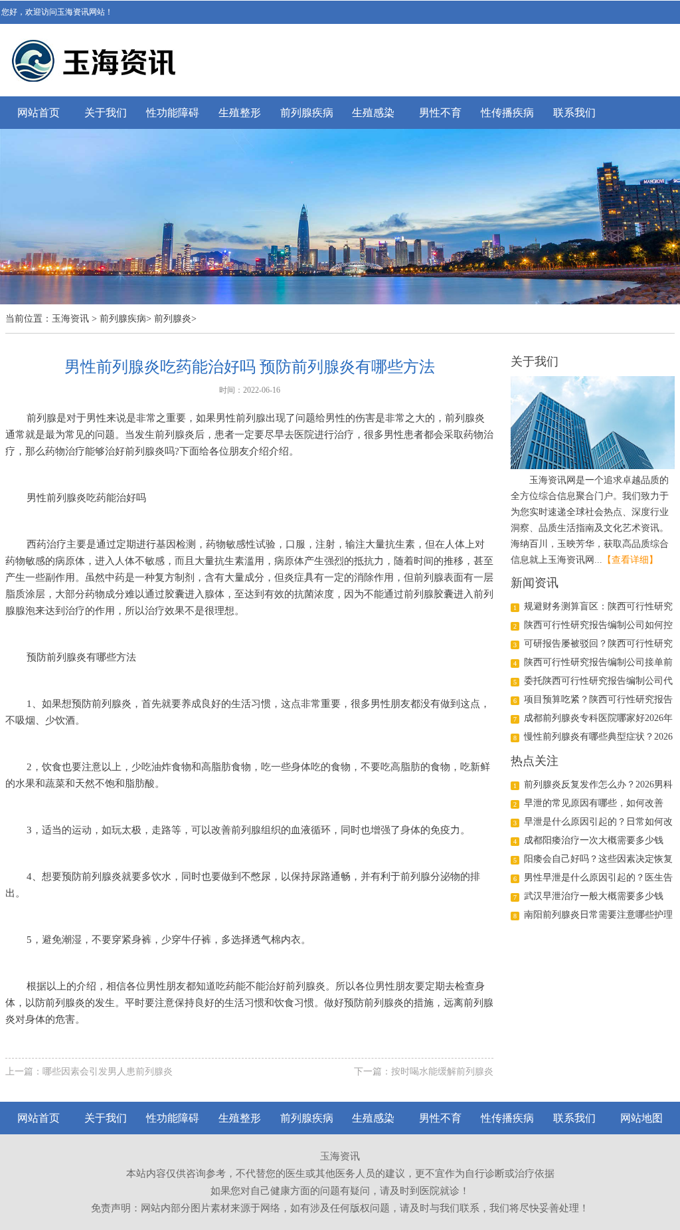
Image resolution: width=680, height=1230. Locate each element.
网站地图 (641, 1118)
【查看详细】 (630, 560)
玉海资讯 (70, 319)
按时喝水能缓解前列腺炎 (442, 1071)
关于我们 (105, 112)
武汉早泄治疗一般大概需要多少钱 (593, 896)
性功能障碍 (172, 112)
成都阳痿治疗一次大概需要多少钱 (593, 840)
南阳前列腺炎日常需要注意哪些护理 (598, 915)
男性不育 (440, 112)
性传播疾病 (507, 112)
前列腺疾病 (306, 112)
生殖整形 (239, 112)
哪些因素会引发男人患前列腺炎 (107, 1071)
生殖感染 (373, 112)
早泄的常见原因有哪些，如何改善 (593, 803)
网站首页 (38, 112)
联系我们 (574, 112)
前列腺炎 (172, 319)
